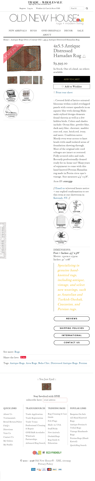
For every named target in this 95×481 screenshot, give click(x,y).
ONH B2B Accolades (35, 432)
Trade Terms (32, 422)
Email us (60, 188)
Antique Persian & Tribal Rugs (78, 426)
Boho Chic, (44, 363)
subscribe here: (34, 399)
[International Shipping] (46, 336)
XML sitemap (63, 460)
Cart (53, 8)
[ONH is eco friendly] (47, 455)
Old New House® (44, 460)
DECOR (68, 30)
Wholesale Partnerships (31, 438)
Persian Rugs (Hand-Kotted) (79, 440)
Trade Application (34, 414)
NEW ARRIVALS (18, 30)
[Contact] (46, 343)
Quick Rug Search (78, 445)
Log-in (30, 8)
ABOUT (47, 34)
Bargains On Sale (78, 414)
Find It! (74, 8)
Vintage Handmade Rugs (79, 433)
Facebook (6, 8)
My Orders (8, 441)
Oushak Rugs (54, 436)
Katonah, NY (60, 197)
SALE (80, 30)
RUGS (33, 30)
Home (6, 40)
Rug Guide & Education (54, 441)
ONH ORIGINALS (51, 30)
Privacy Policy (45, 463)
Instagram (15, 8)
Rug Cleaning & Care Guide (57, 415)
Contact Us (8, 437)
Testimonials (9, 418)
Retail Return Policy (12, 422)
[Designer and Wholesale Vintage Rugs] (46, 4)
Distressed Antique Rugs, (64, 363)
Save (24, 357)
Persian (83, 363)
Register (23, 8)
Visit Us (7, 433)
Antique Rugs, (17, 363)
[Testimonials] (71, 321)
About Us (7, 414)
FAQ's (6, 425)
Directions (8, 429)
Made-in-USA (54, 425)
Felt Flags (52, 421)
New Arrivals (54, 432)
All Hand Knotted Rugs (78, 419)
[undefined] (24, 58)
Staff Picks (53, 428)
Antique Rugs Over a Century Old (26, 40)
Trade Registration (34, 418)
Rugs (17, 351)
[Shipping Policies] (46, 328)
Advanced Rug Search (35, 443)
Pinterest (11, 8)
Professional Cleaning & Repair (35, 427)
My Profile (8, 445)
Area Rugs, (32, 363)
